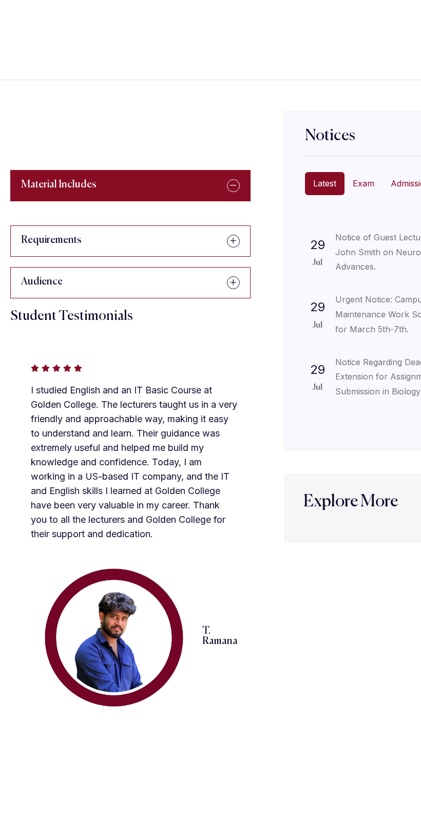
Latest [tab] (324, 183)
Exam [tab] (363, 183)
